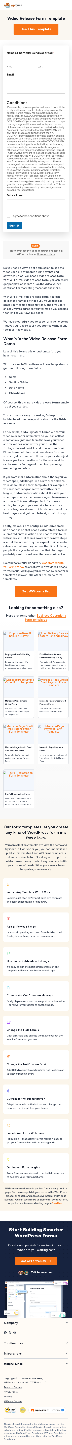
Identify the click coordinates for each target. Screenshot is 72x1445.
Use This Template (35, 29)
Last (40, 66)
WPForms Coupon (13, 1401)
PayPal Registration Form (17, 794)
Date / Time (14, 195)
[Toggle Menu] (65, 5)
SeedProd (57, 1203)
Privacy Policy (11, 1391)
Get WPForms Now (34, 1261)
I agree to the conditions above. (31, 216)
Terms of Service (13, 1387)
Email (10, 74)
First (9, 66)
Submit (14, 225)
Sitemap (8, 1396)
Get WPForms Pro (36, 591)
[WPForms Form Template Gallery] (13, 5)
